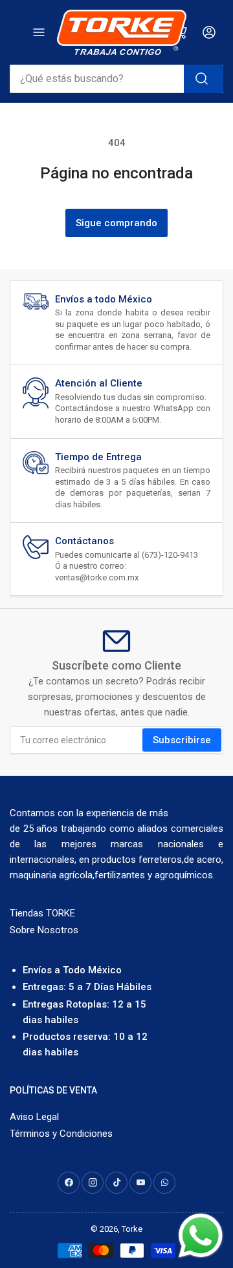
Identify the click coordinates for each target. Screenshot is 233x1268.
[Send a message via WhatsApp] (201, 1236)
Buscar (203, 78)
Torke (132, 1229)
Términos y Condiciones (61, 1133)
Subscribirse (182, 740)
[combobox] (116, 79)
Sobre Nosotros (44, 930)
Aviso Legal (34, 1117)
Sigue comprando (116, 223)
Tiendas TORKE (42, 913)
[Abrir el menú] (39, 32)
